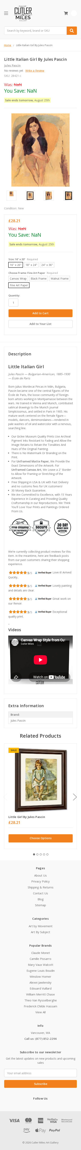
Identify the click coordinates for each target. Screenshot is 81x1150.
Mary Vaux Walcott (40, 965)
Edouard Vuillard (41, 988)
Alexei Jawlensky (40, 982)
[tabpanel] (40, 796)
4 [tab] (44, 854)
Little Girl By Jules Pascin (26, 817)
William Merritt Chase (40, 994)
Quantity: (14, 295)
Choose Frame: (33, 273)
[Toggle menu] (6, 13)
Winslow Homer (40, 976)
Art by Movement (40, 926)
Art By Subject (40, 932)
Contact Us (40, 893)
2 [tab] (37, 854)
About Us (40, 875)
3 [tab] (41, 854)
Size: (23, 259)
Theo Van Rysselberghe (40, 1000)
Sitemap (40, 905)
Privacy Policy (40, 881)
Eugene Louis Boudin (41, 971)
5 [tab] (47, 854)
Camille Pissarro (40, 959)
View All (40, 1012)
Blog (41, 899)
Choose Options (41, 838)
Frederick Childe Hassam (40, 1006)
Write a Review (34, 70)
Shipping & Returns (40, 887)
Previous (5, 797)
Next (75, 797)
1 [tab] (34, 854)
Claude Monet (40, 953)
